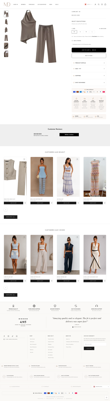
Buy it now (88, 55)
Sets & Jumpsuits (33, 344)
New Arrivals (32, 339)
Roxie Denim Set (62, 276)
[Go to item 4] (6, 38)
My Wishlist (50, 355)
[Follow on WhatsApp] (17, 336)
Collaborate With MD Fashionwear (72, 341)
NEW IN (16, 4)
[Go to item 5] (6, 46)
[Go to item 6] (6, 54)
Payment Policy (51, 357)
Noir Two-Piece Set (9, 199)
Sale (56, 4)
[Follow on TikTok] (12, 336)
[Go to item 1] (6, 13)
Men (51, 4)
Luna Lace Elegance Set (91, 276)
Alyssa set (60, 199)
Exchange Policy (51, 347)
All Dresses (32, 341)
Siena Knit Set (88, 199)
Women (23, 4)
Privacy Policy (68, 347)
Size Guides (50, 349)
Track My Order (51, 339)
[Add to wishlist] (24, 159)
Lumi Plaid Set (8, 276)
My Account (50, 352)
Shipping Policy (60, 398)
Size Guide (103, 28)
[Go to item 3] (6, 30)
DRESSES (32, 4)
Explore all (10, 217)
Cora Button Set (35, 276)
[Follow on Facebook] (4, 336)
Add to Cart (13, 203)
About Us (68, 339)
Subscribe (89, 348)
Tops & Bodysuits (33, 347)
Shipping (49, 344)
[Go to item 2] (6, 22)
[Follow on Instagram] (8, 336)
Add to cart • (89, 50)
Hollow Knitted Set (37, 199)
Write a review (69, 135)
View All (31, 352)
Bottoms (31, 349)
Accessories (42, 4)
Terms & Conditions (69, 344)
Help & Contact (51, 341)
